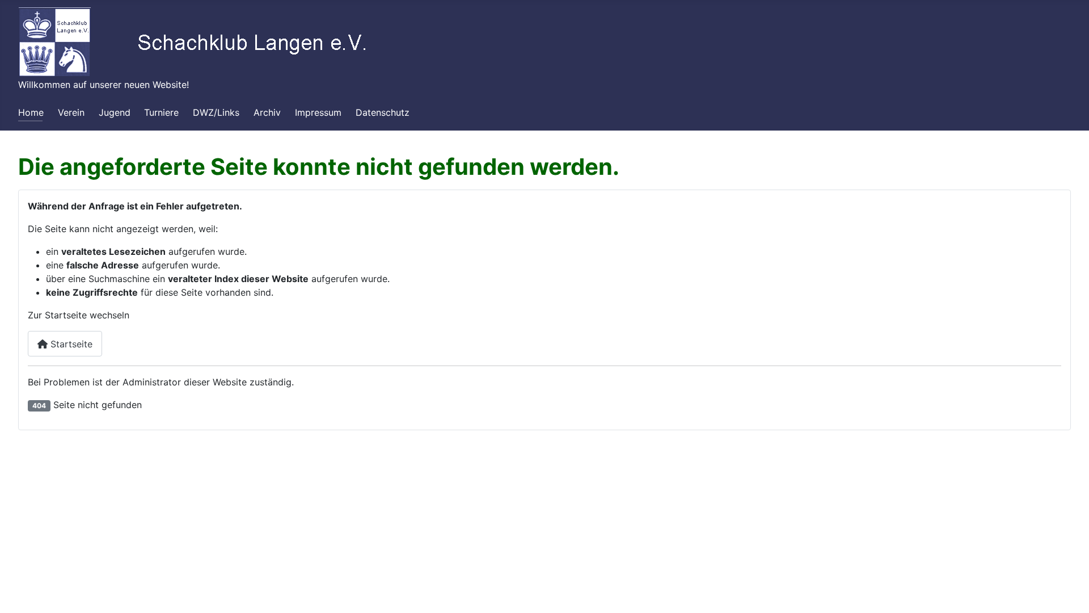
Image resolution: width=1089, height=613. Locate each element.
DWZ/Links (216, 112)
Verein (71, 112)
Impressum (318, 112)
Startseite (70, 344)
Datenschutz (383, 112)
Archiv (267, 112)
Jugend (114, 112)
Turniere (161, 112)
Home (31, 112)
